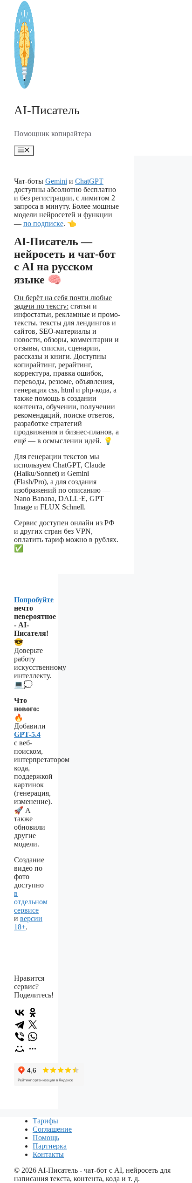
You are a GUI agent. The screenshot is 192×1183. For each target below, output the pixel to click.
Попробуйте (34, 600)
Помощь (46, 1138)
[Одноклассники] (32, 1012)
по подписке (43, 223)
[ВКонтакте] (19, 1012)
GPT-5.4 (27, 734)
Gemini (56, 181)
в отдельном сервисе (31, 901)
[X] (32, 1024)
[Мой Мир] (19, 1048)
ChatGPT (89, 181)
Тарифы (45, 1121)
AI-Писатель (47, 110)
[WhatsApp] (32, 1036)
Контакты (48, 1154)
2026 (28, 1170)
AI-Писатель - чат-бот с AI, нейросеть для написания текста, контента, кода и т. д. (92, 1174)
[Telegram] (19, 1024)
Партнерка (50, 1146)
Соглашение (52, 1129)
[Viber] (19, 1036)
